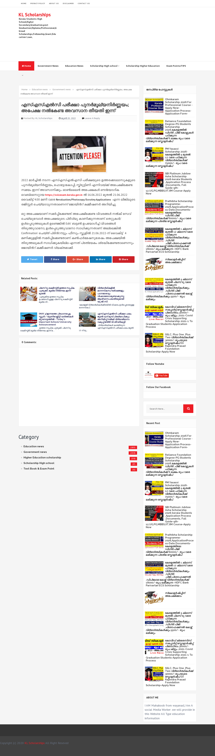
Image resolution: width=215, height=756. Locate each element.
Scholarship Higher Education (143, 65)
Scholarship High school (104, 65)
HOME (23, 3)
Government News (48, 65)
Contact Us (84, 3)
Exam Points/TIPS (176, 65)
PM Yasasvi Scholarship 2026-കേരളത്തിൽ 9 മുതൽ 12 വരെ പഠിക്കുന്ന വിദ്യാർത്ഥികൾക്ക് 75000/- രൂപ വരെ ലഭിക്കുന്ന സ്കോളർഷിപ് (168, 157)
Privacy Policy (37, 3)
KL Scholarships (34, 14)
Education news (34, 446)
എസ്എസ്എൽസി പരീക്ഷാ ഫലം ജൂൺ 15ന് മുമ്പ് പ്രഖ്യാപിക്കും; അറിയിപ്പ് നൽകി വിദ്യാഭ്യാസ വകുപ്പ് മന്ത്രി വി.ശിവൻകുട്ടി (114, 317)
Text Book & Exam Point (39, 468)
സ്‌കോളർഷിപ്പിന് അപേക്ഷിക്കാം (175, 261)
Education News (74, 65)
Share (56, 259)
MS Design (143, 752)
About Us (54, 3)
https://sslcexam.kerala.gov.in (63, 194)
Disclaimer (68, 3)
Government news (35, 451)
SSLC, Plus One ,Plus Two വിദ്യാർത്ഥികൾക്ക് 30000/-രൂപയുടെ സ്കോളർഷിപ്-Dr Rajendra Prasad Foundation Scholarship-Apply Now (169, 343)
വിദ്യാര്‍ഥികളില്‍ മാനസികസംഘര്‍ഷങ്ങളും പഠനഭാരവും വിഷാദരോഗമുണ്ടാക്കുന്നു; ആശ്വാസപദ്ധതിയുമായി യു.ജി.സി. (111, 295)
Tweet (33, 259)
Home (27, 65)
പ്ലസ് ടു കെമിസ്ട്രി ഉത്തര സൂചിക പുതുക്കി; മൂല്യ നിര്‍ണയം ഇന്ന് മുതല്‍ (56, 291)
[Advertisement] (135, 34)
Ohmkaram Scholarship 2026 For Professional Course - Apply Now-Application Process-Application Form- (178, 106)
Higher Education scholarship (42, 457)
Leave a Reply (92, 118)
